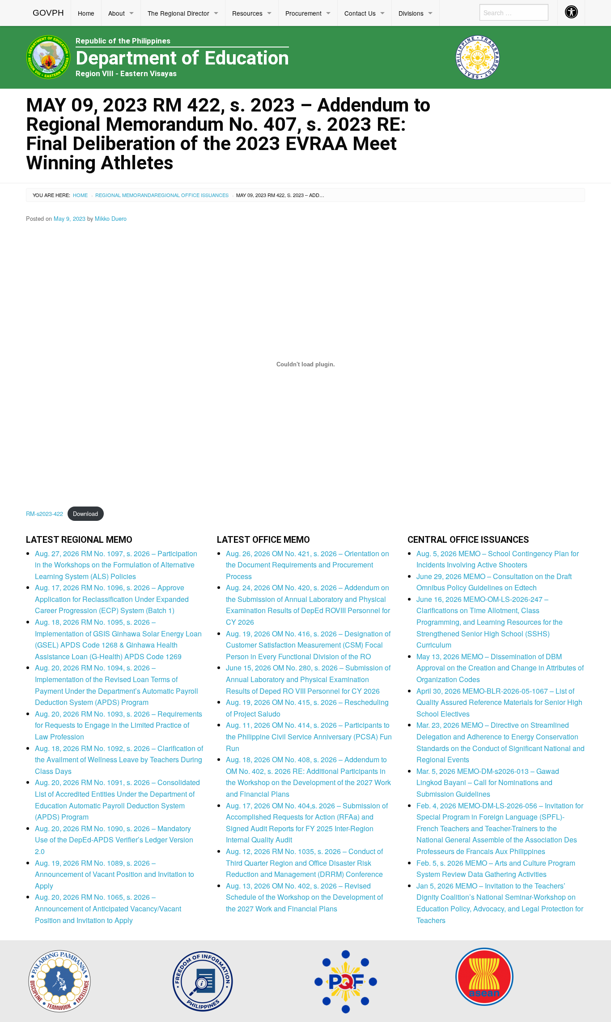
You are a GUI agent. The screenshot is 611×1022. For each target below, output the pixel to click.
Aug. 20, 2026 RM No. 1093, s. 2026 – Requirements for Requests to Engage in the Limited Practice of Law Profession (118, 725)
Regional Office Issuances (191, 194)
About (116, 13)
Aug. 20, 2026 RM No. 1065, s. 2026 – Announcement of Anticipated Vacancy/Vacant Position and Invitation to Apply (108, 908)
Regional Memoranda (124, 194)
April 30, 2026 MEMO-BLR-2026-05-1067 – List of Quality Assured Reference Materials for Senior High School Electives (499, 702)
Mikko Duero (111, 218)
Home (86, 13)
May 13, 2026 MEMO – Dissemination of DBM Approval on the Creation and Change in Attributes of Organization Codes (500, 667)
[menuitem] (48, 13)
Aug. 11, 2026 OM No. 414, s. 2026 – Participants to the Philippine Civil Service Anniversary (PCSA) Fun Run (309, 736)
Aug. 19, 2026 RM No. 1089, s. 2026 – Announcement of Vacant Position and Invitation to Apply (114, 874)
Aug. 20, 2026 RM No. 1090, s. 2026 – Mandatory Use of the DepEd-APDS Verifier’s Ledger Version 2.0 (114, 839)
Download (85, 513)
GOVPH (48, 12)
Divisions (411, 13)
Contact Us (360, 13)
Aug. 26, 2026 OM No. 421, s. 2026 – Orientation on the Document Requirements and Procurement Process (307, 564)
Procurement (303, 13)
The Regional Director (178, 13)
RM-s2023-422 (44, 513)
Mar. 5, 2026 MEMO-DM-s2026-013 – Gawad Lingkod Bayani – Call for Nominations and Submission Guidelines (487, 782)
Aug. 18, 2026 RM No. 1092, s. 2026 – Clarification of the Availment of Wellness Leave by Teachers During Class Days (119, 759)
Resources (247, 13)
